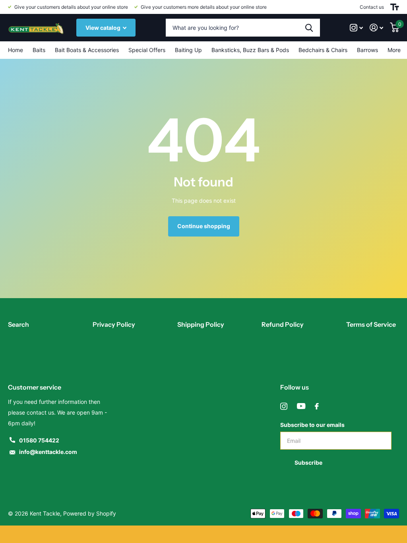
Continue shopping (203, 226)
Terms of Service (371, 324)
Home (15, 50)
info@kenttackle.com (48, 451)
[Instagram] (283, 406)
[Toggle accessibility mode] (394, 7)
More (394, 50)
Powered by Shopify (89, 513)
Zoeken (309, 28)
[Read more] (356, 28)
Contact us (372, 7)
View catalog (103, 27)
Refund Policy (283, 324)
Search (18, 324)
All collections (39, 50)
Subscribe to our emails (312, 424)
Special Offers (146, 50)
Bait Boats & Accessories (87, 50)
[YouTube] (301, 406)
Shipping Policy (200, 324)
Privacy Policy (114, 324)
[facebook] (317, 406)
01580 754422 (39, 440)
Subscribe (309, 462)
